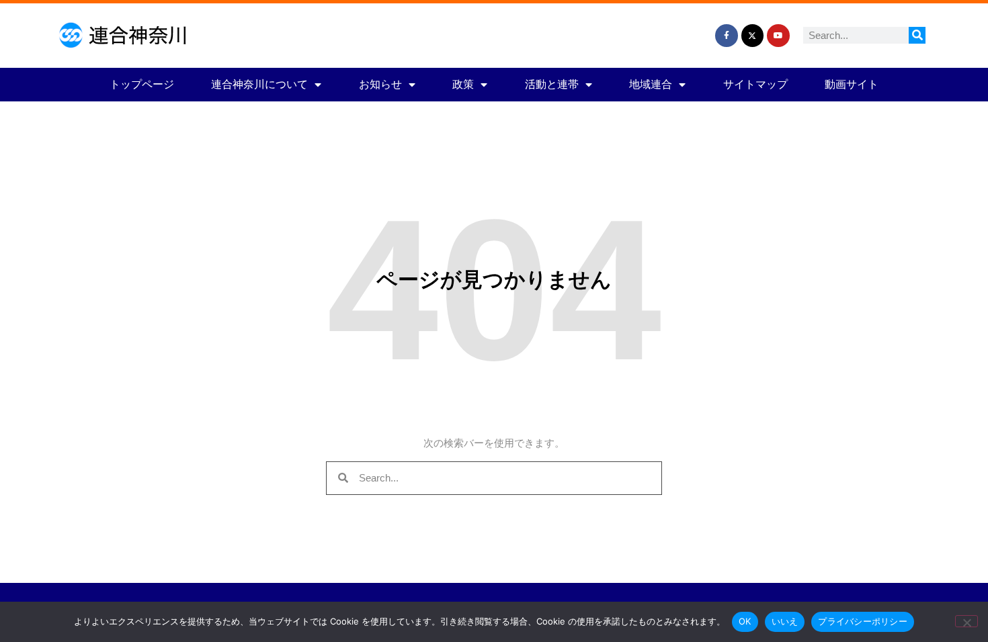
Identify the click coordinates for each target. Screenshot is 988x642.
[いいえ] (966, 621)
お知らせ (380, 84)
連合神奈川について (259, 84)
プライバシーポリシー (862, 621)
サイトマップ (755, 84)
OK (745, 621)
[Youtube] (778, 35)
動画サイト (851, 84)
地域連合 (650, 84)
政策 (463, 84)
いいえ (785, 621)
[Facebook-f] (726, 35)
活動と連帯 (552, 84)
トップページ (142, 84)
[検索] (917, 35)
